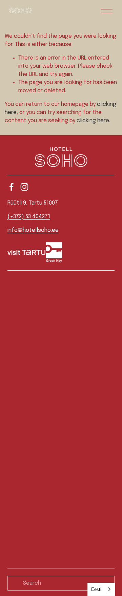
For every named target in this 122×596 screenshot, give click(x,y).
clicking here (93, 121)
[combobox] (101, 589)
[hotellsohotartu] (24, 187)
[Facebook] (11, 187)
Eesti (96, 589)
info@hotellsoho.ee (33, 230)
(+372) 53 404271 (28, 217)
